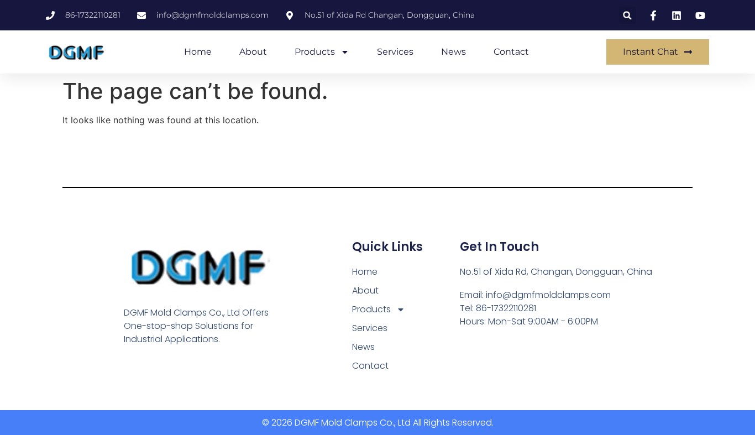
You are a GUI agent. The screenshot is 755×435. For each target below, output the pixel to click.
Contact (511, 51)
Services (395, 51)
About (253, 51)
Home (198, 51)
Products (315, 51)
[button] (627, 15)
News (453, 51)
